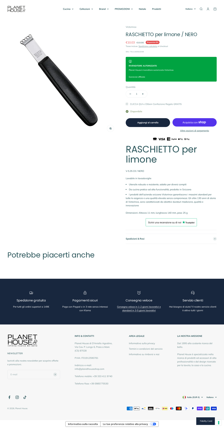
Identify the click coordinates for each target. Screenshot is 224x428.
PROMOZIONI (122, 8)
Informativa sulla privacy (142, 343)
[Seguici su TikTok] (25, 397)
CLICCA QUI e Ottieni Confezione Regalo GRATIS (156, 104)
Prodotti (156, 8)
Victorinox (131, 26)
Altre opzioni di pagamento (194, 130)
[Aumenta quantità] (142, 94)
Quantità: (131, 87)
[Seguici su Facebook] (9, 397)
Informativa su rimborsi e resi (144, 354)
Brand (102, 8)
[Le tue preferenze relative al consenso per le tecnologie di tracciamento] (219, 423)
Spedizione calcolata (148, 46)
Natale (142, 8)
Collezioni (85, 8)
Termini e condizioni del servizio (146, 348)
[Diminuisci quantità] (130, 94)
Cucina (66, 8)
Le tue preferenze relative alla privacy (125, 424)
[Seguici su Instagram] (17, 397)
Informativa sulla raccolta (83, 424)
